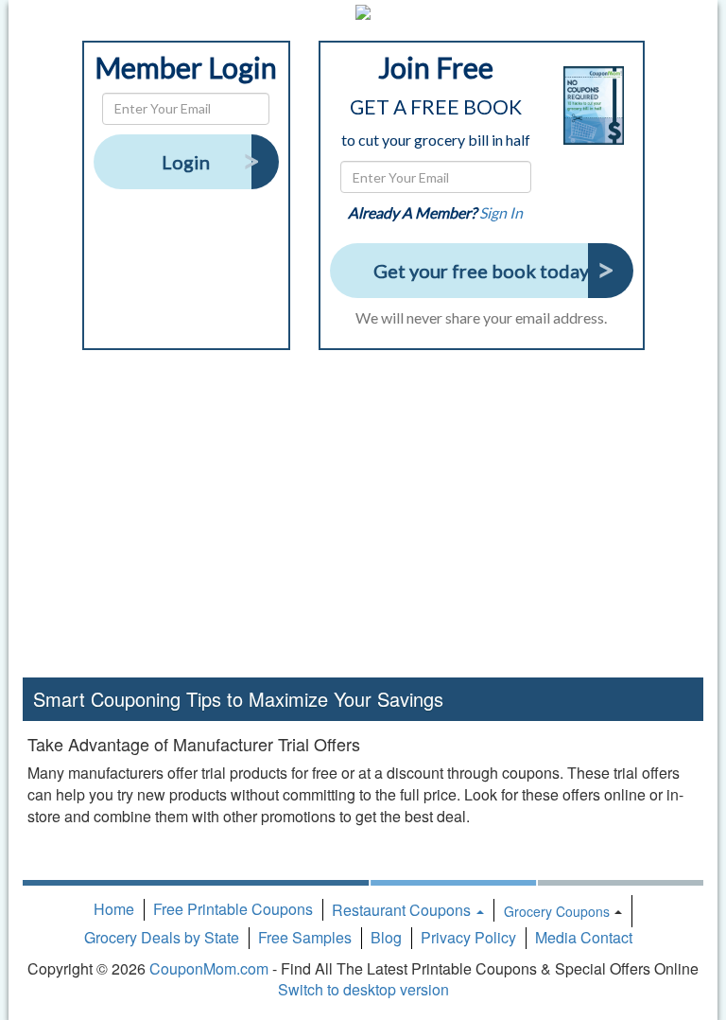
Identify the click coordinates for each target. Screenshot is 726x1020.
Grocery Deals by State (161, 937)
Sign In (501, 212)
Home (114, 909)
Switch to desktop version (363, 989)
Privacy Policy (468, 937)
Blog (386, 937)
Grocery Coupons (557, 911)
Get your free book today (481, 270)
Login (186, 161)
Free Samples (305, 937)
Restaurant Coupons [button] (403, 910)
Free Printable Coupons (233, 909)
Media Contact (583, 937)
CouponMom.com (208, 968)
